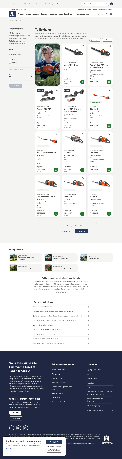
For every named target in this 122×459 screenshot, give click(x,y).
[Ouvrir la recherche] (98, 14)
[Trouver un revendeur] (102, 14)
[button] (20, 14)
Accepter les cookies (54, 442)
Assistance (81, 9)
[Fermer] (64, 438)
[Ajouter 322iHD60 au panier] (82, 214)
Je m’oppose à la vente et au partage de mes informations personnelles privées (54, 448)
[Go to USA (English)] (111, 3)
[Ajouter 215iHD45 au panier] (109, 170)
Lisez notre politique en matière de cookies (16, 448)
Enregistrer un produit (91, 9)
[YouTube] (25, 427)
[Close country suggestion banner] (119, 3)
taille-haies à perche (56, 289)
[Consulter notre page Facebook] (11, 427)
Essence (14, 62)
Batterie (13, 59)
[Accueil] (12, 14)
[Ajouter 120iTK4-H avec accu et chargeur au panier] (56, 170)
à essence (77, 286)
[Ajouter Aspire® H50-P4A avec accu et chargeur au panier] (109, 82)
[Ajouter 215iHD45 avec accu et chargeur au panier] (56, 214)
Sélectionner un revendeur (105, 9)
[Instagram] (18, 427)
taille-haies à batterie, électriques (60, 286)
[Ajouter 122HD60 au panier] (82, 170)
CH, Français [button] (22, 9)
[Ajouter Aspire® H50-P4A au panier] (82, 82)
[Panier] (111, 14)
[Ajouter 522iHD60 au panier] (109, 214)
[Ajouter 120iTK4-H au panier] (109, 126)
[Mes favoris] (107, 14)
